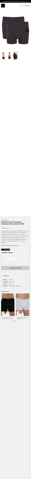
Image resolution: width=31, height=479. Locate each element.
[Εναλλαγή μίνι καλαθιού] (25, 6)
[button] (4, 30)
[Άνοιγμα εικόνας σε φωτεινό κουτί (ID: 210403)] (15, 30)
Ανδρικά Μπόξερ (4, 220)
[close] (29, 6)
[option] (7, 258)
